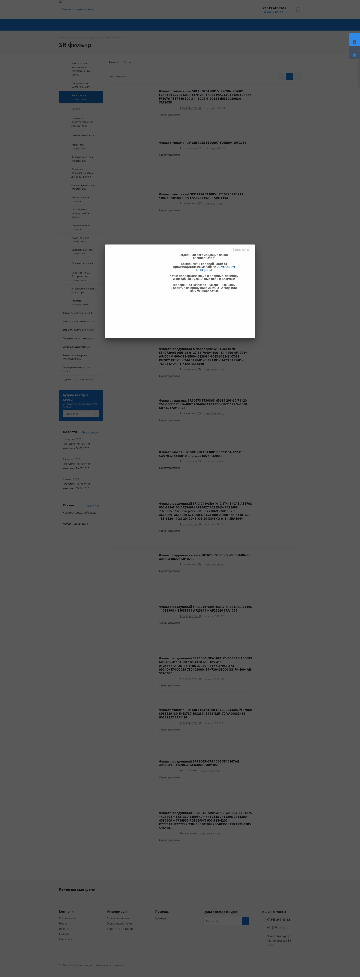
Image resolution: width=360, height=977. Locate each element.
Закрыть (240, 249)
